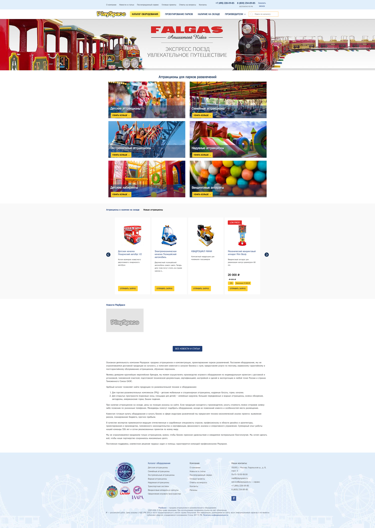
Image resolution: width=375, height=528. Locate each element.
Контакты (203, 5)
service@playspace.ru (241, 482)
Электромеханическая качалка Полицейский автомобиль (166, 254)
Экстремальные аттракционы (161, 475)
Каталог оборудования (159, 463)
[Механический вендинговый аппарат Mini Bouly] (242, 235)
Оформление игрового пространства (164, 494)
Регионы (193, 490)
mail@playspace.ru (239, 478)
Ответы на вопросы (187, 5)
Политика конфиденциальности (215, 515)
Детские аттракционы (158, 467)
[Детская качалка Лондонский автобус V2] (132, 235)
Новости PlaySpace (115, 305)
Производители (234, 14)
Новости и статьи (126, 5)
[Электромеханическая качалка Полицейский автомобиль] (169, 235)
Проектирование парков (179, 14)
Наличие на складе (209, 14)
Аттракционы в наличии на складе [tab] (122, 210)
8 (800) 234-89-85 (246, 3)
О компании (111, 5)
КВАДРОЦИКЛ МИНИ (201, 251)
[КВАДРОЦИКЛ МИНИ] (206, 235)
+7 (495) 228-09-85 (225, 3)
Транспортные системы (158, 486)
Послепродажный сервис (148, 5)
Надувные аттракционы (158, 482)
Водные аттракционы (157, 479)
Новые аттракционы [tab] (153, 210)
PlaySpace (162, 508)
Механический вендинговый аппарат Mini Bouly (242, 252)
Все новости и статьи (187, 348)
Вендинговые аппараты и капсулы (163, 490)
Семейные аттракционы (158, 471)
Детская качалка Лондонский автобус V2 (130, 252)
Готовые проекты (169, 5)
